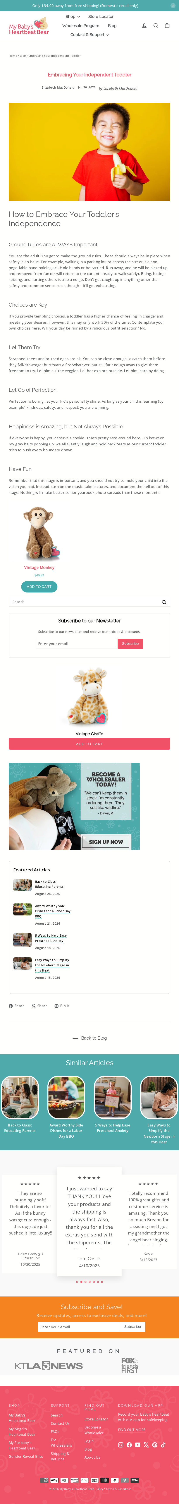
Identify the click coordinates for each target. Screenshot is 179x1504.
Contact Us (60, 1423)
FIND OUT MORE (132, 1429)
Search (57, 1415)
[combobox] (89, 602)
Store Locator (101, 16)
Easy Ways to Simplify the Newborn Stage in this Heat (52, 965)
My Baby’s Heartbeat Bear (22, 1418)
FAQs (55, 1431)
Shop (71, 16)
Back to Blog (93, 1038)
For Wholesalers (61, 1442)
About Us (92, 1457)
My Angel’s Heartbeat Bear (22, 1432)
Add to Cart (89, 743)
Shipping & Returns (60, 1456)
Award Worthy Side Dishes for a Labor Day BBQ (53, 911)
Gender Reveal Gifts (26, 1456)
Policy (99, 1489)
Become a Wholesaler (94, 1430)
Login (89, 1441)
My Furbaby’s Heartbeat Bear (22, 1445)
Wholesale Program (80, 25)
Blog (112, 25)
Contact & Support (88, 34)
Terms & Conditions (118, 1489)
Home (13, 56)
